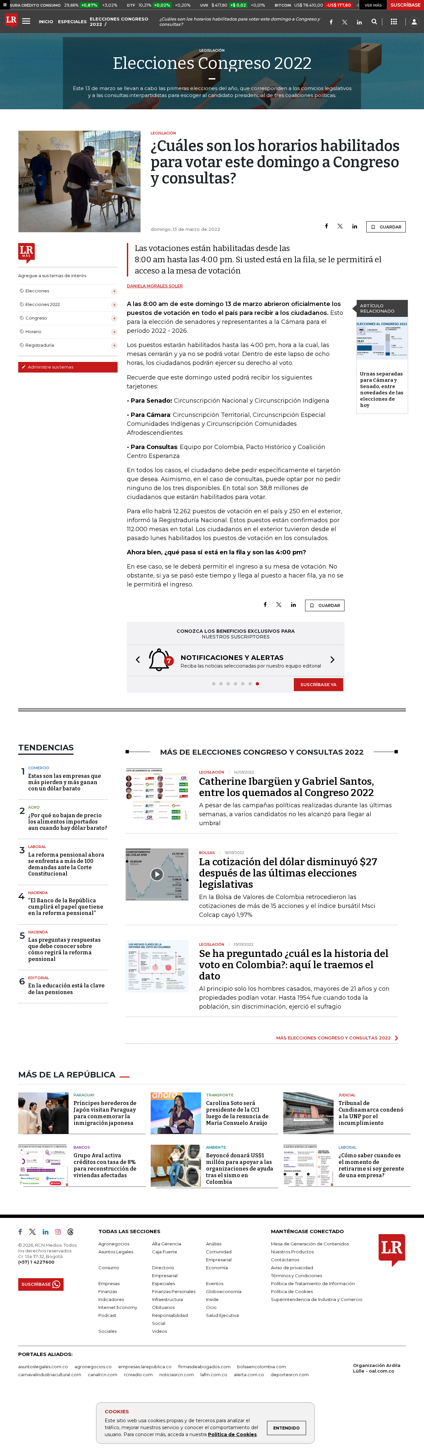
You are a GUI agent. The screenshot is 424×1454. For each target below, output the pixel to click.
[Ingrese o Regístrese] (414, 22)
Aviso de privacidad (292, 1267)
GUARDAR (390, 227)
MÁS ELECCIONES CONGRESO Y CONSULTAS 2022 (333, 1037)
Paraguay (84, 1095)
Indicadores (111, 1299)
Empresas (109, 1283)
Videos (159, 1331)
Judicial (347, 1095)
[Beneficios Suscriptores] (394, 21)
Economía (217, 1267)
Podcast (107, 1315)
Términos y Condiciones (296, 1275)
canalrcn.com (102, 1374)
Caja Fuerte (164, 1251)
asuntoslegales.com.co (43, 1366)
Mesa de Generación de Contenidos (310, 1243)
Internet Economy (117, 1307)
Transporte (220, 1095)
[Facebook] (331, 23)
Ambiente (216, 1147)
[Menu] (27, 20)
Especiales (163, 1283)
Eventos (214, 1283)
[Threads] (73, 1233)
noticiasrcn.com (176, 1374)
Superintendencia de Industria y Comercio (316, 1299)
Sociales (107, 1331)
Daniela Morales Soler (155, 285)
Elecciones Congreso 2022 (212, 63)
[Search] (374, 22)
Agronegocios (113, 1243)
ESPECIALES (72, 21)
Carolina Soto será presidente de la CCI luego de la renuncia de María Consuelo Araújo (237, 1113)
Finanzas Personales (173, 1291)
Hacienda (38, 892)
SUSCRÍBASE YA (318, 684)
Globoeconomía (223, 1291)
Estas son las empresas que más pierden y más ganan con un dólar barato (64, 782)
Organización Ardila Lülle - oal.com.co (376, 1368)
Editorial (38, 978)
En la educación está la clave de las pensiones (66, 988)
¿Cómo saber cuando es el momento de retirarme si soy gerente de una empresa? (371, 1165)
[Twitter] (345, 23)
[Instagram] (60, 1233)
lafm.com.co (213, 1374)
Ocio (211, 1307)
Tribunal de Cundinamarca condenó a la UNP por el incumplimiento (371, 1113)
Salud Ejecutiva (222, 1315)
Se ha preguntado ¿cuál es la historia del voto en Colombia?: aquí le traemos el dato (294, 965)
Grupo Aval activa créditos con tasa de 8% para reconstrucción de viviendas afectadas (105, 1165)
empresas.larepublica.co (145, 1366)
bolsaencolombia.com (261, 1366)
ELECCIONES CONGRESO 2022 (119, 21)
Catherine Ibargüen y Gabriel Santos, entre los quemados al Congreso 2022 (286, 787)
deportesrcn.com (290, 1374)
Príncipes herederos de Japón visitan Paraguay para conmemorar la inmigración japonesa (105, 1113)
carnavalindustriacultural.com (49, 1374)
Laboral (37, 846)
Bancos (82, 1147)
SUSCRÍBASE (406, 5)
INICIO (46, 21)
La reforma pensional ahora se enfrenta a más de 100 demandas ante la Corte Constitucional (66, 864)
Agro (34, 807)
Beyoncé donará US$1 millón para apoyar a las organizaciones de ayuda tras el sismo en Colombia (239, 1168)
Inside (212, 1299)
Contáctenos (285, 1259)
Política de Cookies (232, 1434)
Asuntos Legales (115, 1251)
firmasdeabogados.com (204, 1366)
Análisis (213, 1243)
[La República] (11, 21)
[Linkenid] (359, 23)
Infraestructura (167, 1299)
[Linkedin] (354, 227)
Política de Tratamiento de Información (313, 1283)
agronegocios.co (93, 1366)
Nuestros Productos (292, 1251)
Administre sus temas (50, 367)
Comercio (38, 768)
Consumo (108, 1267)
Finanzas (107, 1291)
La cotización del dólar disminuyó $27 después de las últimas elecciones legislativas (288, 873)
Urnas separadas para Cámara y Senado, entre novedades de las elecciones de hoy (381, 389)
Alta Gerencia (166, 1243)
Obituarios (163, 1307)
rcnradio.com (138, 1374)
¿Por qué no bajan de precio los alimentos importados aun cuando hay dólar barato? (67, 821)
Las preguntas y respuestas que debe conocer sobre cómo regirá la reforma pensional (64, 949)
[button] (136, 660)
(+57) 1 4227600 (36, 1262)
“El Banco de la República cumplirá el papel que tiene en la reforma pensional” (65, 906)
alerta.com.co (249, 1374)
